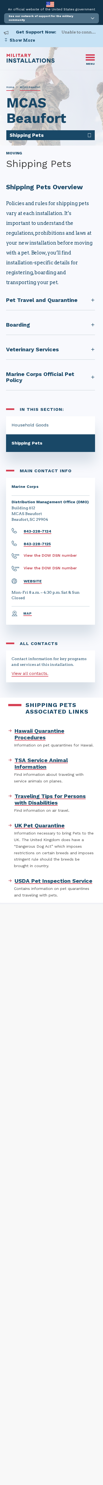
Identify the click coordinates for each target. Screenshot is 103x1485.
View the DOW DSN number (50, 555)
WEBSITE (33, 581)
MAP (27, 613)
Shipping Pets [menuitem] (27, 135)
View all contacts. (30, 673)
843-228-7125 (37, 544)
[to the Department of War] (50, 4)
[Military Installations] (31, 61)
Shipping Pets (27, 443)
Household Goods (30, 425)
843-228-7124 (37, 531)
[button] (51, 18)
